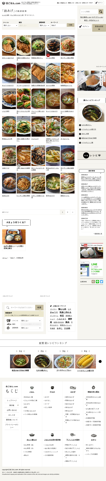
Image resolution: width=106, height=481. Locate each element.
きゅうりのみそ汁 (8, 85)
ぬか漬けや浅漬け (50, 448)
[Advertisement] (20, 278)
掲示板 (11, 405)
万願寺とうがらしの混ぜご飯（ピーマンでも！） (52, 140)
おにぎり (27, 404)
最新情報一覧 (98, 233)
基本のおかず (69, 397)
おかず (72, 392)
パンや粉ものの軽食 (30, 414)
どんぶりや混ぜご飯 (30, 400)
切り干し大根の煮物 (67, 58)
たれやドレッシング (51, 452)
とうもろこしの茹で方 (89, 129)
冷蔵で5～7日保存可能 (93, 421)
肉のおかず (69, 407)
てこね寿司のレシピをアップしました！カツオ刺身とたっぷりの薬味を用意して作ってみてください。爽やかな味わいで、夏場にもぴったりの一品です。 (91, 200)
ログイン (100, 2)
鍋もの (26, 455)
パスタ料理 (27, 452)
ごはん (31, 392)
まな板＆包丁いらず (92, 409)
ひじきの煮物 (50, 58)
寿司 (25, 407)
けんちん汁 (35, 139)
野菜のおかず (69, 400)
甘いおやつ (89, 445)
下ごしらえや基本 (73, 440)
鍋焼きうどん (65, 195)
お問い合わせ (12, 410)
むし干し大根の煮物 (23, 195)
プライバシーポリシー (11, 426)
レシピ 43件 (5, 15)
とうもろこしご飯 (87, 142)
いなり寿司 (5, 111)
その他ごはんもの (30, 411)
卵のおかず (69, 411)
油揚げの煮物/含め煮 (38, 85)
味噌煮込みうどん (66, 85)
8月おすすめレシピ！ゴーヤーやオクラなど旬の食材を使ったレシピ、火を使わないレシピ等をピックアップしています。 (91, 212)
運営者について (12, 420)
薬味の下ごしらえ (71, 461)
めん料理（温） (29, 445)
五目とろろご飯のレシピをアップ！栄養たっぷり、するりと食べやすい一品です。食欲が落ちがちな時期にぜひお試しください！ (91, 189)
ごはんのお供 (49, 445)
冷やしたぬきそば (8, 58)
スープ (47, 404)
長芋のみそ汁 (50, 195)
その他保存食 (49, 455)
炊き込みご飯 (28, 397)
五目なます (5, 195)
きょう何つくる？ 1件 (17, 15)
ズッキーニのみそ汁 (23, 85)
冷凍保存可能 (90, 418)
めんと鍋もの (32, 440)
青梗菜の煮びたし (37, 58)
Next (100, 361)
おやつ (93, 440)
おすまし (48, 400)
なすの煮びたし (87, 125)
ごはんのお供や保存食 (52, 440)
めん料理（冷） (29, 448)
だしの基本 (48, 407)
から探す (86, 17)
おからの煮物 (50, 85)
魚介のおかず (69, 404)
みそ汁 (47, 397)
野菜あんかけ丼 (7, 139)
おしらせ (11, 415)
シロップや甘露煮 (92, 454)
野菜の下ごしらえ (71, 445)
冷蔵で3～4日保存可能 (93, 425)
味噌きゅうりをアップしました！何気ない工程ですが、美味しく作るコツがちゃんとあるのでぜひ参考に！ (91, 178)
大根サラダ (5, 168)
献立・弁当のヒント (91, 20)
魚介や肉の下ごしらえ (72, 448)
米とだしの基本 (70, 452)
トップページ (12, 400)
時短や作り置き (93, 392)
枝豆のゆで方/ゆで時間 (89, 138)
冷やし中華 (85, 134)
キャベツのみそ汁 (52, 111)
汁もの (52, 392)
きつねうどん (65, 139)
